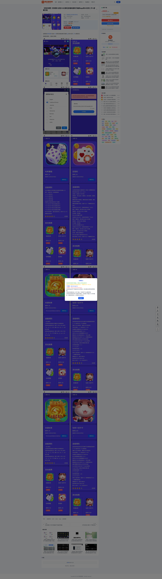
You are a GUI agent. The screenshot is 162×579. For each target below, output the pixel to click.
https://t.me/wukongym (76, 287)
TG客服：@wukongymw (72, 286)
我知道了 (81, 298)
